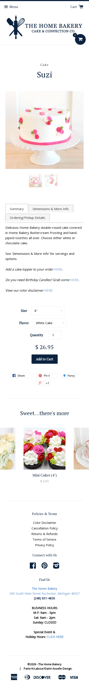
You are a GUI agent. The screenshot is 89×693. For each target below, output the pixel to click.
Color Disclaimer (44, 523)
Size (24, 310)
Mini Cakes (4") (44, 475)
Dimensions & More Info (51, 209)
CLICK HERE (55, 637)
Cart (74, 7)
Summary (17, 209)
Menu (14, 7)
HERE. (48, 290)
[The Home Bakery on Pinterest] (44, 567)
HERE (58, 269)
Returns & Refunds (44, 534)
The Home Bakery (50, 664)
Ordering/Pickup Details (27, 217)
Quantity (36, 335)
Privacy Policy (44, 545)
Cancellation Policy (45, 528)
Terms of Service (44, 539)
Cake (44, 65)
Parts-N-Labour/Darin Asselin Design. (48, 668)
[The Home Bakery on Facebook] (33, 567)
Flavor (24, 323)
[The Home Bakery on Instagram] (56, 567)
